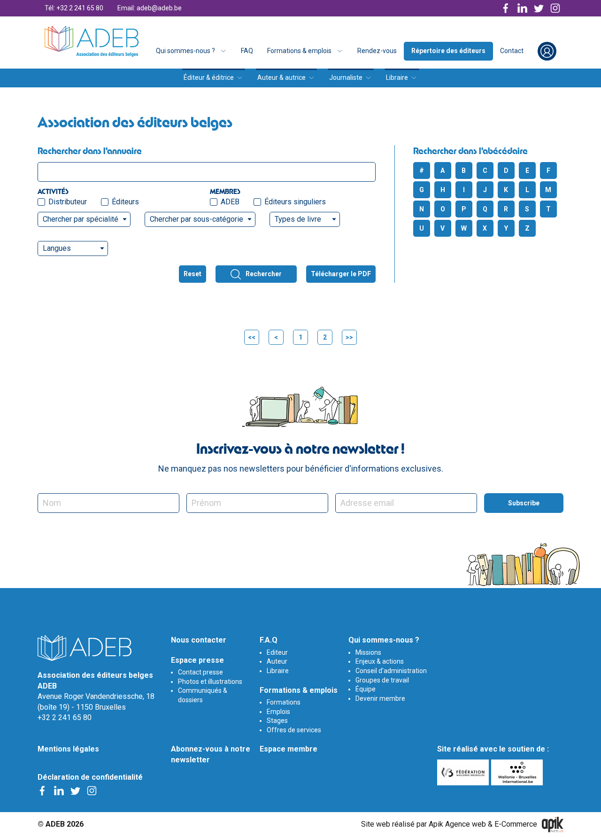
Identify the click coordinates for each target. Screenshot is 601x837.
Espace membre (288, 748)
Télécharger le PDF (341, 274)
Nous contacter (198, 640)
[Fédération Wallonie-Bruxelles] (464, 772)
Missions (368, 652)
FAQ (247, 50)
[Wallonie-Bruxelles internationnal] (518, 772)
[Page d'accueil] (92, 41)
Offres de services (294, 730)
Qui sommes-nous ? (185, 50)
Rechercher (264, 274)
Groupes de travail (382, 680)
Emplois (278, 711)
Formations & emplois (299, 50)
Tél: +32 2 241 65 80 (74, 8)
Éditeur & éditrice (209, 77)
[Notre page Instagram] (555, 8)
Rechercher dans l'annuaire (90, 150)
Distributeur (67, 201)
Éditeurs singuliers (295, 201)
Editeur (277, 652)
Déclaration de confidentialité (90, 777)
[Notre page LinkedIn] (522, 8)
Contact (512, 50)
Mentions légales (68, 748)
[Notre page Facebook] (506, 8)
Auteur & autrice (281, 77)
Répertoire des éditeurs (448, 50)
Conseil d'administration (391, 670)
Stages (277, 720)
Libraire (397, 77)
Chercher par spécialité (80, 219)
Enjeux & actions (379, 661)
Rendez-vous (377, 50)
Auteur (277, 661)
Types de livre (298, 219)
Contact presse (200, 672)
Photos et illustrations (210, 681)
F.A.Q (268, 640)
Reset (192, 274)
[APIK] (552, 824)
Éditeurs (125, 201)
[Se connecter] (547, 51)
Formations (283, 702)
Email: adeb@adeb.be (149, 8)
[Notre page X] (539, 8)
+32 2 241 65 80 (65, 717)
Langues (57, 248)
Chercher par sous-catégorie (196, 219)
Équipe (365, 689)
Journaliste (345, 77)
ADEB (230, 201)
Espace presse (197, 660)
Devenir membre (380, 698)
